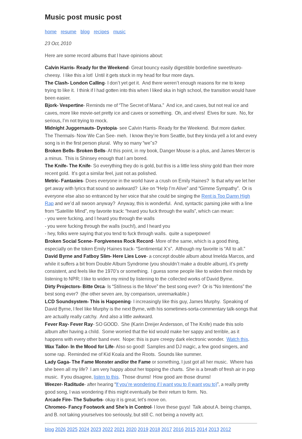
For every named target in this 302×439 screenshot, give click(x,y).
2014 (202, 429)
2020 (131, 429)
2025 (72, 429)
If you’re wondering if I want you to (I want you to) (166, 384)
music (119, 31)
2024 (84, 429)
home (51, 31)
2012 (225, 429)
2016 (178, 429)
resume (68, 31)
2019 (143, 429)
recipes (101, 31)
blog (85, 31)
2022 (107, 429)
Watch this (237, 339)
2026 (60, 429)
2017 (166, 429)
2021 (119, 429)
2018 (155, 429)
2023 (96, 429)
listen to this (106, 376)
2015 (190, 429)
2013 (214, 429)
